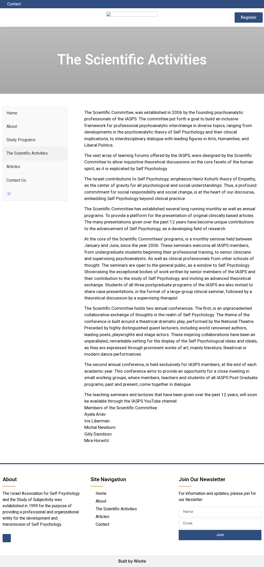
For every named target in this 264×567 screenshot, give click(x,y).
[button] (26, 17)
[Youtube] (7, 538)
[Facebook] (259, 4)
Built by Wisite (132, 561)
